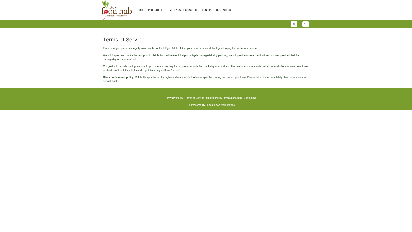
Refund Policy (214, 98)
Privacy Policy (175, 98)
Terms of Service (194, 98)
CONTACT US (223, 10)
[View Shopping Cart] (305, 24)
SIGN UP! (206, 10)
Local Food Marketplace (221, 105)
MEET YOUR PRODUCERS (183, 10)
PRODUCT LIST (156, 10)
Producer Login (233, 98)
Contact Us (250, 98)
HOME (140, 10)
